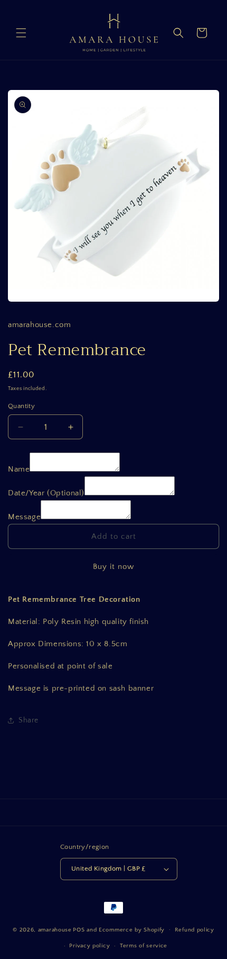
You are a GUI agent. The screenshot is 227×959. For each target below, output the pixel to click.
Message (24, 516)
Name (19, 469)
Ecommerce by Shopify (132, 929)
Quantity (21, 406)
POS (78, 929)
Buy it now (113, 566)
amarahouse (55, 929)
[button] (21, 32)
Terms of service (143, 946)
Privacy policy (89, 946)
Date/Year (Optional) (46, 492)
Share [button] (28, 720)
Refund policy (194, 930)
